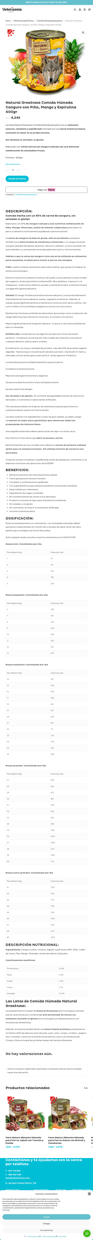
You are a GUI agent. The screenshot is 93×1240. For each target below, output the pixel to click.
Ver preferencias (46, 1230)
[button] (89, 1194)
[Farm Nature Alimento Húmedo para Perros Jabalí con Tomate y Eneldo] (25, 1114)
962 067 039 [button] (14, 1174)
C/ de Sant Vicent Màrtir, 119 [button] (20, 1183)
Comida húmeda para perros (49, 21)
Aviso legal (62, 1236)
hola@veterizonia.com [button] (17, 1178)
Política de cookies (34, 1236)
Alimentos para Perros (24, 21)
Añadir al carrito (17, 178)
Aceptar (46, 1217)
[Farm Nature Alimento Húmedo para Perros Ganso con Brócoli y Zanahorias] (67, 1114)
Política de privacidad (49, 1236)
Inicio (8, 21)
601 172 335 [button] (14, 1171)
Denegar (46, 1224)
